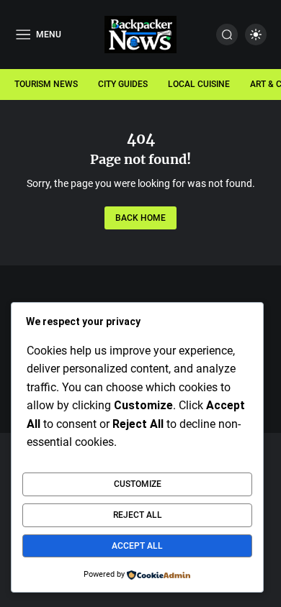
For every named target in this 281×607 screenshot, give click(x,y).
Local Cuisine (199, 84)
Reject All (137, 515)
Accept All (137, 546)
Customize (137, 484)
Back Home (140, 218)
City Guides (123, 84)
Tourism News (46, 84)
